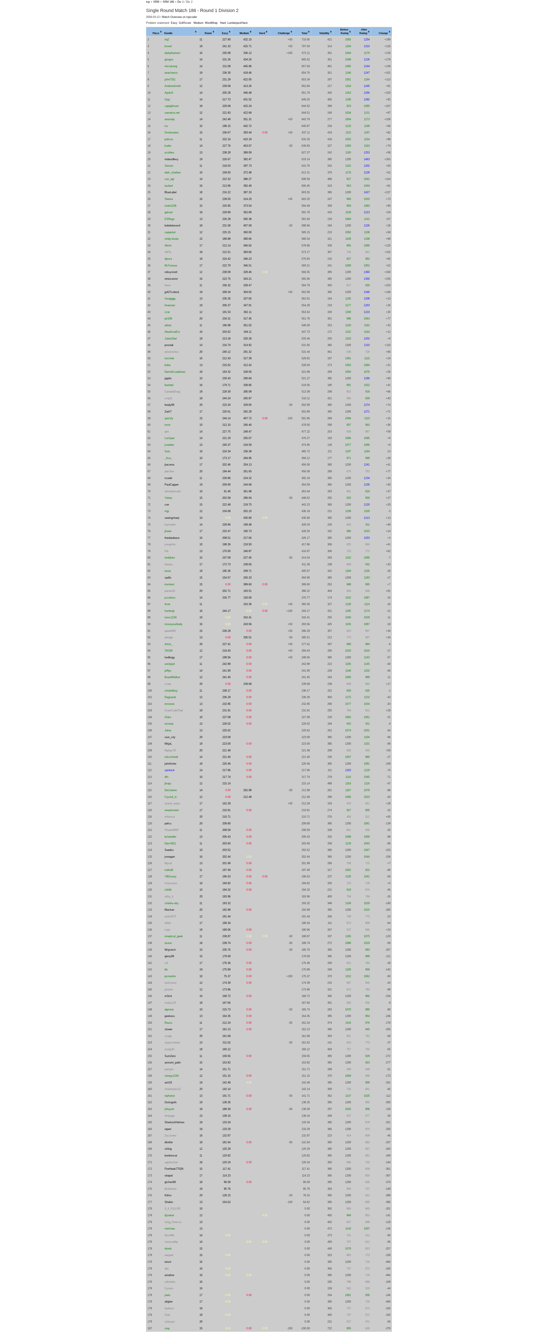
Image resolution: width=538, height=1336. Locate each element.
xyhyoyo (170, 1321)
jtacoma (169, 464)
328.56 (247, 371)
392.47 (247, 159)
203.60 (226, 843)
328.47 (247, 285)
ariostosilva (171, 351)
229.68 (226, 106)
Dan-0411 (170, 843)
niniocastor (171, 278)
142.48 (226, 1082)
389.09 (247, 152)
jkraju (168, 783)
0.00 (265, 132)
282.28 (247, 411)
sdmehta (170, 1281)
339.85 (247, 385)
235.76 (226, 949)
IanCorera (170, 982)
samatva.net (172, 112)
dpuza (168, 258)
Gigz (167, 99)
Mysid (168, 863)
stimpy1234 (172, 1075)
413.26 (247, 86)
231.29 (226, 79)
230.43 (226, 378)
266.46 (247, 424)
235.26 (226, 298)
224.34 (226, 451)
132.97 (226, 1135)
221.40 (226, 756)
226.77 (226, 597)
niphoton (170, 1095)
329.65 (247, 404)
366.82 (247, 245)
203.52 (226, 850)
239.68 (247, 683)
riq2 (167, 39)
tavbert (169, 185)
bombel (169, 385)
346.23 (247, 258)
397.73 (247, 165)
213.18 (226, 338)
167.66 (226, 1002)
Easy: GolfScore (181, 22)
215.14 (226, 783)
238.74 (226, 943)
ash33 (168, 1082)
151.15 (226, 1075)
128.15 (226, 1195)
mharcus (170, 816)
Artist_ (169, 644)
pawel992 (170, 630)
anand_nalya (172, 803)
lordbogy (170, 657)
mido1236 (170, 205)
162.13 (226, 1029)
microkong (171, 66)
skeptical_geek (174, 936)
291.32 (247, 351)
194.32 (226, 889)
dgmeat (169, 1009)
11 (200, 39)
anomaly (170, 119)
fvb (166, 551)
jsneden (169, 444)
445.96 (247, 66)
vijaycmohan (172, 1042)
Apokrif (169, 92)
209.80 (226, 823)
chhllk (168, 889)
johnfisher (170, 763)
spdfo (168, 577)
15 (200, 126)
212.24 (226, 1022)
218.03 (226, 165)
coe (167, 504)
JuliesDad (171, 338)
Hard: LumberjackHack (234, 22)
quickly (169, 418)
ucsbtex (169, 152)
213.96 (226, 185)
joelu (167, 1295)
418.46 (247, 72)
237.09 (226, 557)
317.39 (247, 358)
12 (200, 86)
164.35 (226, 1016)
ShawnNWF (172, 830)
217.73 (226, 99)
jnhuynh (169, 1109)
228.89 (226, 212)
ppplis (168, 378)
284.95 (247, 458)
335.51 (247, 637)
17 (200, 79)
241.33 (226, 46)
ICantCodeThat (174, 710)
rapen (168, 1129)
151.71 (226, 1069)
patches (169, 471)
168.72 (226, 996)
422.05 (247, 79)
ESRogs (170, 219)
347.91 (247, 305)
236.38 (247, 451)
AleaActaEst (172, 331)
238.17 (226, 690)
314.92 (247, 345)
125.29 (226, 1148)
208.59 (226, 830)
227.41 (226, 644)
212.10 (226, 424)
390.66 (247, 238)
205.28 (226, 92)
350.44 (247, 132)
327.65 (247, 298)
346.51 (247, 265)
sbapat (169, 1175)
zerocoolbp (171, 1241)
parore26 (170, 590)
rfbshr (168, 245)
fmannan (170, 305)
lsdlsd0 (169, 870)
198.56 (226, 657)
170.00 (226, 551)
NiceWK (169, 1235)
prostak (169, 345)
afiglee (169, 1301)
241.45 (226, 677)
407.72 (247, 418)
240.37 (226, 444)
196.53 (226, 876)
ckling (168, 1148)
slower (168, 1029)
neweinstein (172, 810)
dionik (168, 1248)
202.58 (226, 497)
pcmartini (170, 976)
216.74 (226, 345)
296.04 (247, 497)
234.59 (247, 444)
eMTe (168, 252)
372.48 (247, 172)
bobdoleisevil (172, 225)
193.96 (226, 896)
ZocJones (171, 1135)
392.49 (247, 185)
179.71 (226, 385)
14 (200, 59)
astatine (169, 1275)
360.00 (247, 232)
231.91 (226, 710)
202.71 (226, 590)
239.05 (226, 199)
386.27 (247, 179)
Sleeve (169, 199)
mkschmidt (171, 756)
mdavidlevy (171, 159)
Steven (169, 165)
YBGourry (171, 876)
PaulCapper (172, 484)
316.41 (247, 617)
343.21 (247, 278)
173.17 (226, 458)
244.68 (247, 484)
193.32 (226, 371)
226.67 (226, 159)
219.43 (226, 650)
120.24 (226, 1162)
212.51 (226, 252)
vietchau (170, 1228)
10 (200, 172)
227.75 (226, 431)
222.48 (226, 504)
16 (200, 53)
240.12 (226, 351)
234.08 (226, 511)
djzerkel (169, 1215)
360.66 (247, 252)
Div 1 (180, 1)
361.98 (247, 491)
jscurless (170, 597)
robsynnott (171, 272)
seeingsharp (172, 517)
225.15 (226, 232)
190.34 (226, 923)
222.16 (226, 139)
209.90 (226, 484)
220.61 (226, 411)
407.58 (247, 225)
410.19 (247, 139)
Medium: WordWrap (206, 22)
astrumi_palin (173, 1062)
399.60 (247, 584)
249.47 (247, 431)
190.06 (226, 929)
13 (200, 152)
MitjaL (168, 743)
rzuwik (168, 478)
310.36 (247, 604)
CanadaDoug (172, 391)
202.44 (226, 856)
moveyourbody (173, 624)
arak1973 (170, 916)
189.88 (226, 238)
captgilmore (172, 106)
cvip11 (168, 398)
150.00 (247, 597)
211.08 (227, 66)
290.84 (247, 378)
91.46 (227, 491)
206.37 (226, 305)
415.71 (247, 46)
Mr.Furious (171, 265)
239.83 (226, 172)
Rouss (168, 1022)
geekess (170, 1016)
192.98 (226, 909)
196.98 (226, 325)
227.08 (226, 717)
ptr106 (168, 318)
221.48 (226, 750)
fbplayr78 (170, 750)
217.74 (226, 776)
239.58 (226, 86)
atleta (168, 325)
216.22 (226, 192)
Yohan (168, 497)
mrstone (169, 703)
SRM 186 (168, 1)
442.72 (247, 126)
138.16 (226, 1115)
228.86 (226, 524)
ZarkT (168, 411)
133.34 (226, 1122)
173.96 (226, 989)
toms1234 (171, 617)
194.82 (226, 883)
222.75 (226, 278)
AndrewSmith (173, 86)
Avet (167, 604)
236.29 (226, 630)
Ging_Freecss (173, 1222)
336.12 (247, 53)
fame (168, 285)
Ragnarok (170, 697)
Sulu (167, 451)
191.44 (226, 916)
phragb (169, 637)
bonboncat (171, 1155)
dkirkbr (169, 1142)
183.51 (247, 590)
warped (169, 1255)
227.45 (247, 557)
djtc (167, 1268)
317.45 (247, 318)
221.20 (226, 438)
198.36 (226, 544)
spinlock (170, 770)
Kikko (168, 1195)
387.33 (247, 192)
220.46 (226, 763)
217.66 (247, 537)
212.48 (247, 796)
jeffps (168, 670)
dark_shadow (173, 172)
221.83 (226, 112)
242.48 (226, 119)
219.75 (247, 504)
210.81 (226, 810)
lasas (168, 570)
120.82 (226, 1155)
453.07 (247, 145)
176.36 (226, 963)
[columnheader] (154, 31)
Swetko (169, 850)
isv (166, 126)
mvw (167, 424)
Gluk (167, 1314)
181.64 (226, 1142)
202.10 (247, 511)
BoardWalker (172, 677)
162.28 (226, 803)
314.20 (247, 199)
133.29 (226, 1129)
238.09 (226, 272)
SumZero (170, 1056)
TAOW (169, 650)
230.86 (226, 478)
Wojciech (170, 949)
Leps (167, 929)
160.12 (226, 1049)
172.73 (226, 564)
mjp (167, 511)
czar (167, 312)
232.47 (226, 531)
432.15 (247, 39)
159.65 (226, 1056)
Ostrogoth (171, 1102)
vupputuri (170, 232)
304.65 (247, 292)
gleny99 (169, 956)
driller (168, 923)
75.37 (227, 976)
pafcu (168, 823)
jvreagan (170, 856)
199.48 (247, 524)
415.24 (247, 106)
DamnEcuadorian (175, 371)
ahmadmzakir (173, 491)
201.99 (226, 863)
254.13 (247, 464)
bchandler (170, 836)
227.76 (226, 145)
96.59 (227, 1182)
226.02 (226, 723)
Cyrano (169, 1288)
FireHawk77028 (174, 1168)
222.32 (226, 179)
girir (167, 431)
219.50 (247, 544)
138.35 (226, 1102)
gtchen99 (170, 1182)
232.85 (226, 703)
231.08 (226, 225)
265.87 (247, 398)
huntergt (169, 610)
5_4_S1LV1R (172, 1208)
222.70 (226, 265)
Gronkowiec (172, 132)
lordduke (170, 557)
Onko (168, 717)
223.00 (226, 743)
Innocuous (171, 883)
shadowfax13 (173, 1089)
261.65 (247, 471)
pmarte (169, 989)
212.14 (226, 245)
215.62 (226, 365)
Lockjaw (169, 438)
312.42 (247, 365)
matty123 (170, 1002)
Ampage (170, 1115)
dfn (166, 776)
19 (200, 46)
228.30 (226, 391)
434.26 (247, 59)
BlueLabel (171, 192)
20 (200, 318)
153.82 (226, 1062)
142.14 (226, 1089)
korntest (169, 584)
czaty (168, 683)
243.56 (247, 624)
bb (166, 969)
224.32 (247, 478)
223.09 (226, 737)
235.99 (226, 53)
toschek (169, 358)
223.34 (226, 404)
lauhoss (169, 1308)
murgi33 (169, 1049)
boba (167, 365)
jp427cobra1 (172, 292)
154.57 (226, 577)
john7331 (170, 79)
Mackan (169, 909)
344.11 (248, 331)
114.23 (227, 1175)
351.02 (247, 325)
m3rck (168, 996)
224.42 (226, 258)
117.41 (227, 1168)
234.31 (226, 318)
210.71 (226, 816)
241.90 (226, 670)
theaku (169, 564)
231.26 (226, 59)
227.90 (226, 39)
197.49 (226, 870)
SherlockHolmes (175, 1122)
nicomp (169, 723)
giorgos (169, 59)
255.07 (247, 438)
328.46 (247, 272)
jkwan (168, 531)
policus (169, 139)
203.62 (226, 331)
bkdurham (171, 1188)
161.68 (226, 1036)
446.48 (247, 92)
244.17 (226, 610)
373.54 (247, 205)
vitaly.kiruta (171, 238)
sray (167, 1328)
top (148, 1)
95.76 (227, 1188)
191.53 (226, 312)
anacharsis (171, 72)
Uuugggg (170, 298)
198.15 (226, 126)
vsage (168, 1036)
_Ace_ (168, 458)
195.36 (226, 570)
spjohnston (171, 1162)
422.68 (247, 112)
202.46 (226, 464)
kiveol (168, 46)
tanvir (168, 1261)
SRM (156, 1)
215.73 (226, 1009)
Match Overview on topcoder (179, 17)
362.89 (247, 212)
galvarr (169, 212)
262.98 (247, 790)
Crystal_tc (171, 796)
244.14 (226, 418)
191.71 (226, 1095)
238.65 (247, 564)
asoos (168, 943)
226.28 (226, 219)
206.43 (226, 836)
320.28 (247, 338)
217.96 (226, 770)
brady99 (169, 404)
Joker (168, 730)
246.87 (247, 551)
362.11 (248, 312)
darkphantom (172, 53)
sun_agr (169, 179)
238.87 (226, 936)
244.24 (226, 398)
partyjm (169, 1069)
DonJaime (171, 790)
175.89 (226, 969)
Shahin (169, 1202)
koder (168, 145)
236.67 (226, 132)
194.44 (226, 471)
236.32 (226, 285)
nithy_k (169, 896)
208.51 (226, 537)
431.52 (247, 99)
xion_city (170, 737)
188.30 (226, 1109)
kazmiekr (170, 524)
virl (166, 963)
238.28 (226, 152)
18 (200, 106)
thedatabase (172, 537)
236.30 (226, 72)
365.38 (247, 219)
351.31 (247, 119)
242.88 (226, 663)
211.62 (227, 1042)
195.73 (247, 531)
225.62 (226, 730)
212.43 (226, 358)
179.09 (226, 956)
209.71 (247, 570)
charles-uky (172, 903)
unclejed (170, 663)
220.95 (226, 205)
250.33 (247, 577)
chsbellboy (171, 690)
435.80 (247, 517)
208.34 (226, 292)
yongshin (170, 544)
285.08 (247, 391)
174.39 (226, 982)
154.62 (226, 1202)
